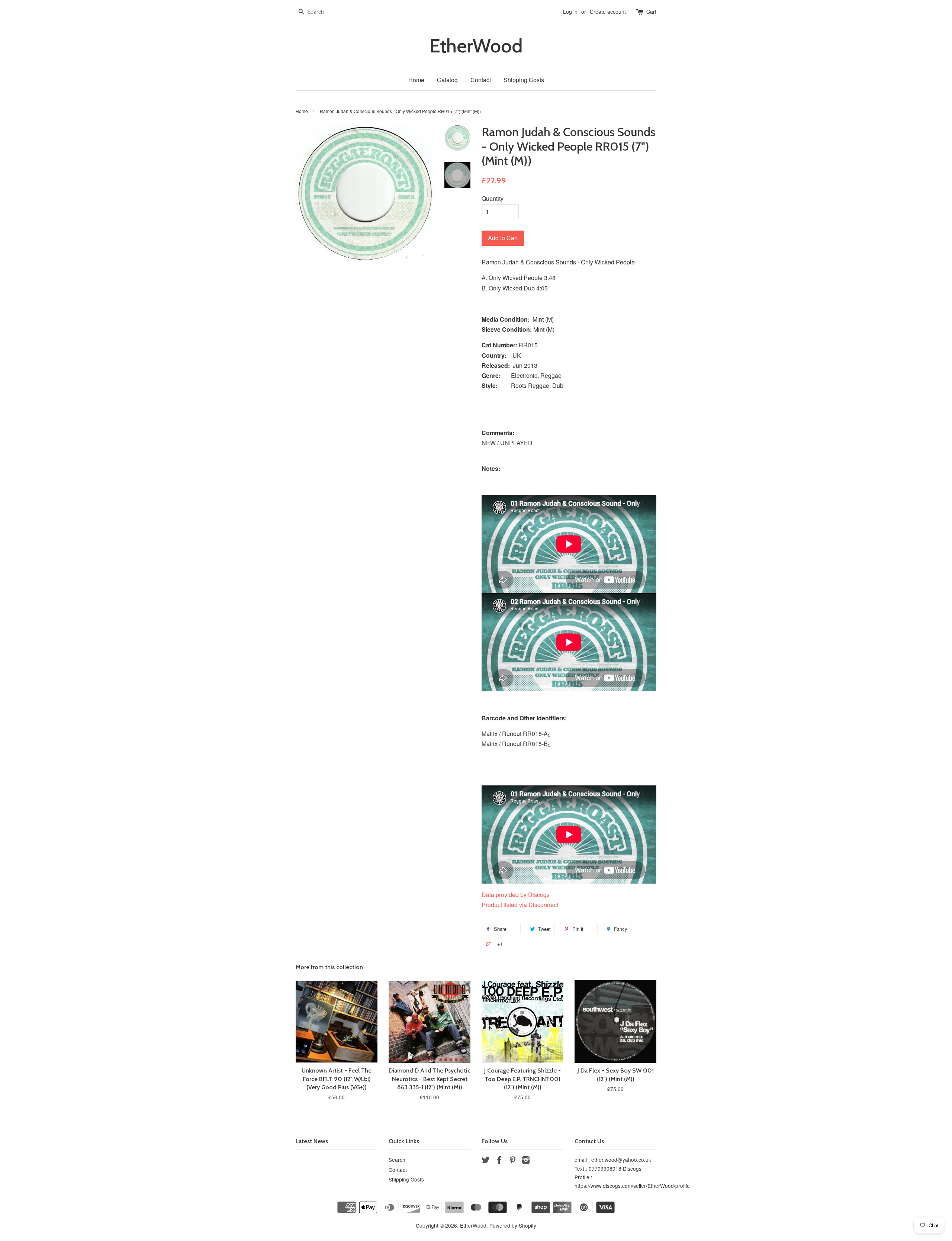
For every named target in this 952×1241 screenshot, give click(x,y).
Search (397, 1159)
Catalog (447, 79)
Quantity (493, 198)
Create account (608, 11)
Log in (570, 11)
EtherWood (476, 46)
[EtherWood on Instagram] (526, 1161)
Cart (651, 11)
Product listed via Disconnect (520, 904)
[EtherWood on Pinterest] (512, 1161)
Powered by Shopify (512, 1225)
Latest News (312, 1141)
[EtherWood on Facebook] (499, 1161)
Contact (480, 79)
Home (416, 79)
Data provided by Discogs (516, 894)
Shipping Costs (524, 79)
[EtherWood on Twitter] (486, 1161)
